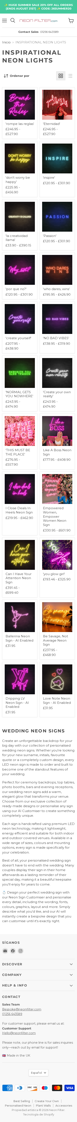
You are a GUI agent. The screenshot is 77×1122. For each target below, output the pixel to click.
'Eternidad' (51, 124)
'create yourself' (18, 338)
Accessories (63, 1105)
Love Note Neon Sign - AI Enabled (57, 700)
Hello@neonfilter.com (19, 1033)
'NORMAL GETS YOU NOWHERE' (19, 394)
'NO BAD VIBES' (56, 338)
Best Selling (21, 1101)
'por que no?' (16, 289)
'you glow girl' (54, 574)
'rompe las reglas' (20, 124)
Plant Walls (43, 1105)
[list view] (70, 75)
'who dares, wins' (56, 289)
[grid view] (60, 75)
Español (36, 1072)
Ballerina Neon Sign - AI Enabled (19, 638)
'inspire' (49, 178)
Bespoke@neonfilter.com (21, 1009)
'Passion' (49, 236)
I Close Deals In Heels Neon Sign (19, 510)
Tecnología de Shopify (38, 1114)
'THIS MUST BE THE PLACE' (18, 452)
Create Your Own (47, 1101)
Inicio (6, 42)
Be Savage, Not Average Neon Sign (55, 640)
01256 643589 (12, 1014)
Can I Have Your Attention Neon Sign (18, 578)
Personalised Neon (18, 1105)
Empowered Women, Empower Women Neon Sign (54, 516)
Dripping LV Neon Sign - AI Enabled (17, 702)
